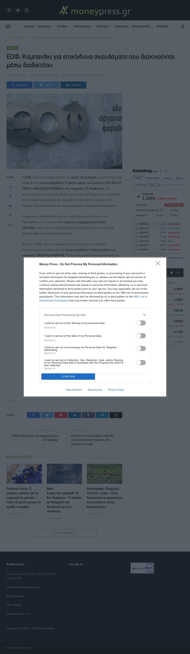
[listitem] (95, 315)
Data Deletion (74, 389)
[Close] (159, 264)
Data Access (95, 389)
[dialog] (95, 327)
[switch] (141, 322)
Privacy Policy (116, 389)
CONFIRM (68, 376)
